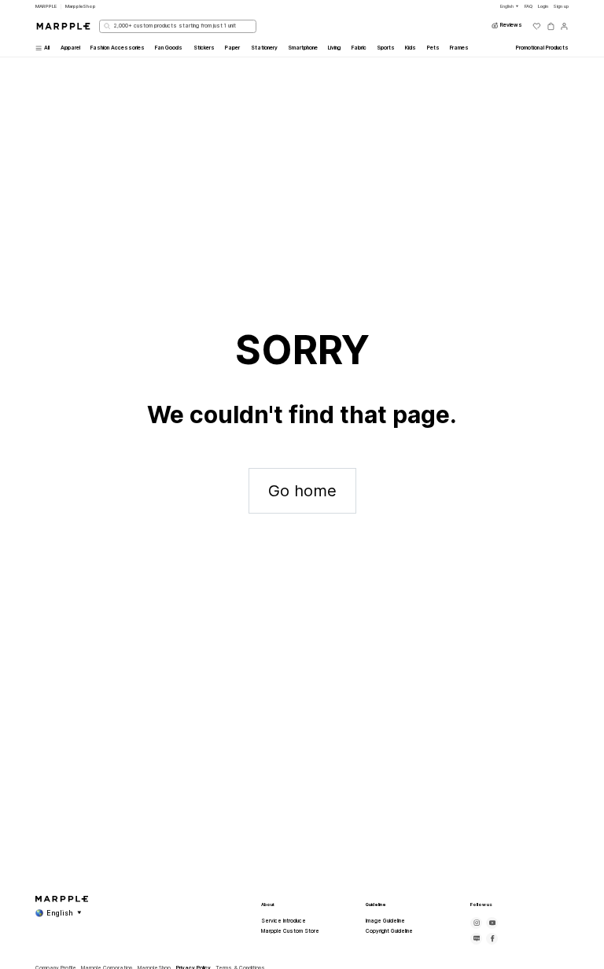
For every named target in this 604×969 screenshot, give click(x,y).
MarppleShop (80, 6)
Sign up (561, 6)
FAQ (528, 6)
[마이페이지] (564, 26)
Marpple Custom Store (290, 931)
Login (543, 6)
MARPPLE (46, 6)
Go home (302, 490)
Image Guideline (385, 921)
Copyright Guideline (389, 931)
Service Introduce (283, 921)
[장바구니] (551, 26)
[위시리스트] (536, 26)
